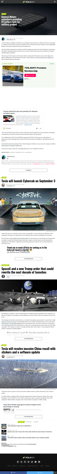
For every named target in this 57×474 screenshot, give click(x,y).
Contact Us (22, 466)
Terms (42, 466)
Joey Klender (10, 185)
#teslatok (34, 444)
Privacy (47, 466)
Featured (12, 152)
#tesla (29, 444)
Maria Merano (10, 39)
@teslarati (3, 443)
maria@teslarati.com (37, 163)
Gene (8, 277)
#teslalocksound (5, 445)
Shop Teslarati (8, 63)
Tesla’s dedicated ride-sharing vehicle (19, 238)
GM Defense (28, 152)
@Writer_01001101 (50, 163)
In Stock (52, 63)
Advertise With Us (32, 466)
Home (9, 466)
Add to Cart (31, 75)
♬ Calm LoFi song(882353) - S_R (8, 446)
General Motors (20, 152)
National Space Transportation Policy (11, 323)
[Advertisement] (28, 99)
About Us (15, 466)
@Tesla (26, 247)
